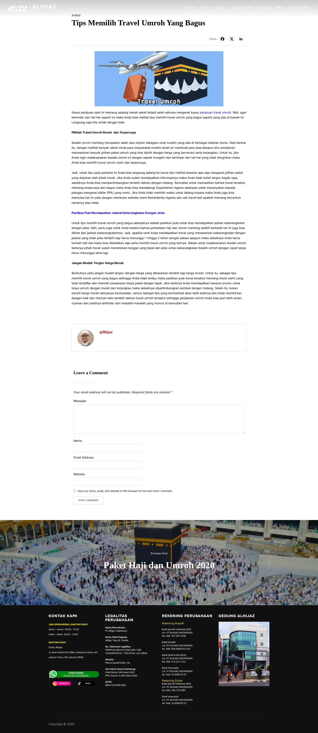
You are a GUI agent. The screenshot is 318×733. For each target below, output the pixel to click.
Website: (79, 474)
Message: (80, 401)
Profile (205, 7)
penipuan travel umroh (215, 112)
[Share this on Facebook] (222, 39)
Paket (220, 7)
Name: (77, 441)
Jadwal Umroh (241, 7)
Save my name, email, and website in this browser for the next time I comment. (125, 490)
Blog (279, 7)
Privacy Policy (298, 7)
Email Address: (83, 457)
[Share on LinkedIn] (241, 39)
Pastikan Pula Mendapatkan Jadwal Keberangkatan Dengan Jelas (118, 213)
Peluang (264, 7)
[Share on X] (231, 39)
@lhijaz (106, 332)
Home (190, 7)
